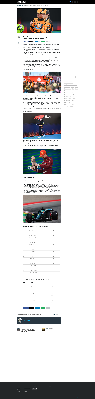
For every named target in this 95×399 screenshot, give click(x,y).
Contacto (25, 389)
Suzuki (69, 104)
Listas (65, 94)
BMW (74, 76)
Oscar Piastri (34, 314)
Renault (73, 100)
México (73, 96)
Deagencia (20, 397)
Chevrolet (69, 78)
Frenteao (44, 397)
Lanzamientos (66, 92)
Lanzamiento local (72, 90)
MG (64, 96)
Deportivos (66, 80)
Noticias (18, 388)
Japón (76, 88)
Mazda (69, 94)
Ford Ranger (74, 84)
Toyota (73, 104)
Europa (72, 82)
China (73, 78)
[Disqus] (39, 349)
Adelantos (65, 76)
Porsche (69, 98)
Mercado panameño (74, 94)
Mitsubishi (68, 96)
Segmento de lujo (67, 102)
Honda (69, 86)
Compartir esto (57, 314)
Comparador (19, 389)
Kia (67, 90)
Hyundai (72, 86)
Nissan (76, 96)
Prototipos (73, 98)
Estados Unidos (66, 82)
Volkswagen (71, 106)
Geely (65, 86)
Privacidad (18, 391)
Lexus (76, 92)
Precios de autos (27, 388)
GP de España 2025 (23, 314)
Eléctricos (70, 80)
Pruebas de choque (67, 100)
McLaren (29, 314)
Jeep (65, 90)
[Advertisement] (71, 23)
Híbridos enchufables (67, 88)
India (73, 88)
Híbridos (76, 86)
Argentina (70, 76)
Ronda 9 (39, 314)
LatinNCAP (71, 92)
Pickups (65, 98)
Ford (70, 84)
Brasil (65, 78)
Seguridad (72, 102)
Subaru (65, 104)
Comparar (67, 1)
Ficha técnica (66, 84)
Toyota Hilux (66, 106)
